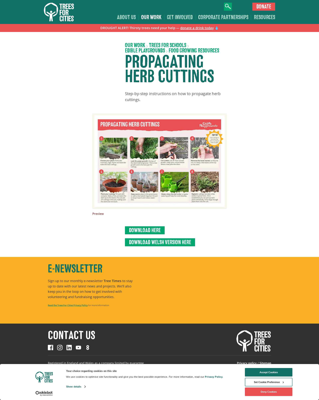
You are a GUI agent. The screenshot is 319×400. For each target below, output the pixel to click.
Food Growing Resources (194, 50)
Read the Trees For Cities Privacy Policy (68, 305)
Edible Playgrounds (145, 50)
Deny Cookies (269, 391)
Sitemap (265, 363)
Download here (145, 230)
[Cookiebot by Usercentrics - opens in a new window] (44, 393)
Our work (151, 17)
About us (126, 17)
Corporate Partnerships (223, 17)
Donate (263, 6)
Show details (73, 386)
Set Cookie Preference (267, 382)
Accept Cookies (269, 372)
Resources (264, 17)
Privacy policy (247, 363)
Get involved (180, 17)
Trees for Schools (167, 45)
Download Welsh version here (160, 242)
